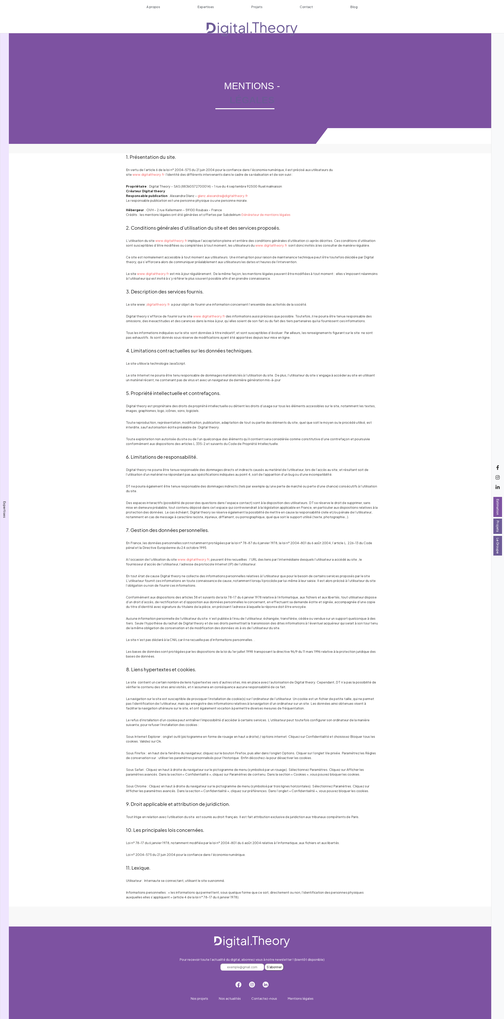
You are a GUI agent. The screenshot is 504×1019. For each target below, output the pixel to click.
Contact (306, 7)
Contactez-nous (264, 998)
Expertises (205, 7)
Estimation (498, 507)
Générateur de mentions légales (265, 215)
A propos (153, 7)
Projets (256, 7)
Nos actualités (230, 998)
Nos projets (199, 998)
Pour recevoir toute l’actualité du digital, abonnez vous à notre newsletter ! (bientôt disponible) (252, 963)
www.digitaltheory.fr (148, 174)
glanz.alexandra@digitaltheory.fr (223, 196)
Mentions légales (300, 998)
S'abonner (274, 967)
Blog (354, 7)
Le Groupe (498, 546)
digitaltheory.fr (158, 304)
